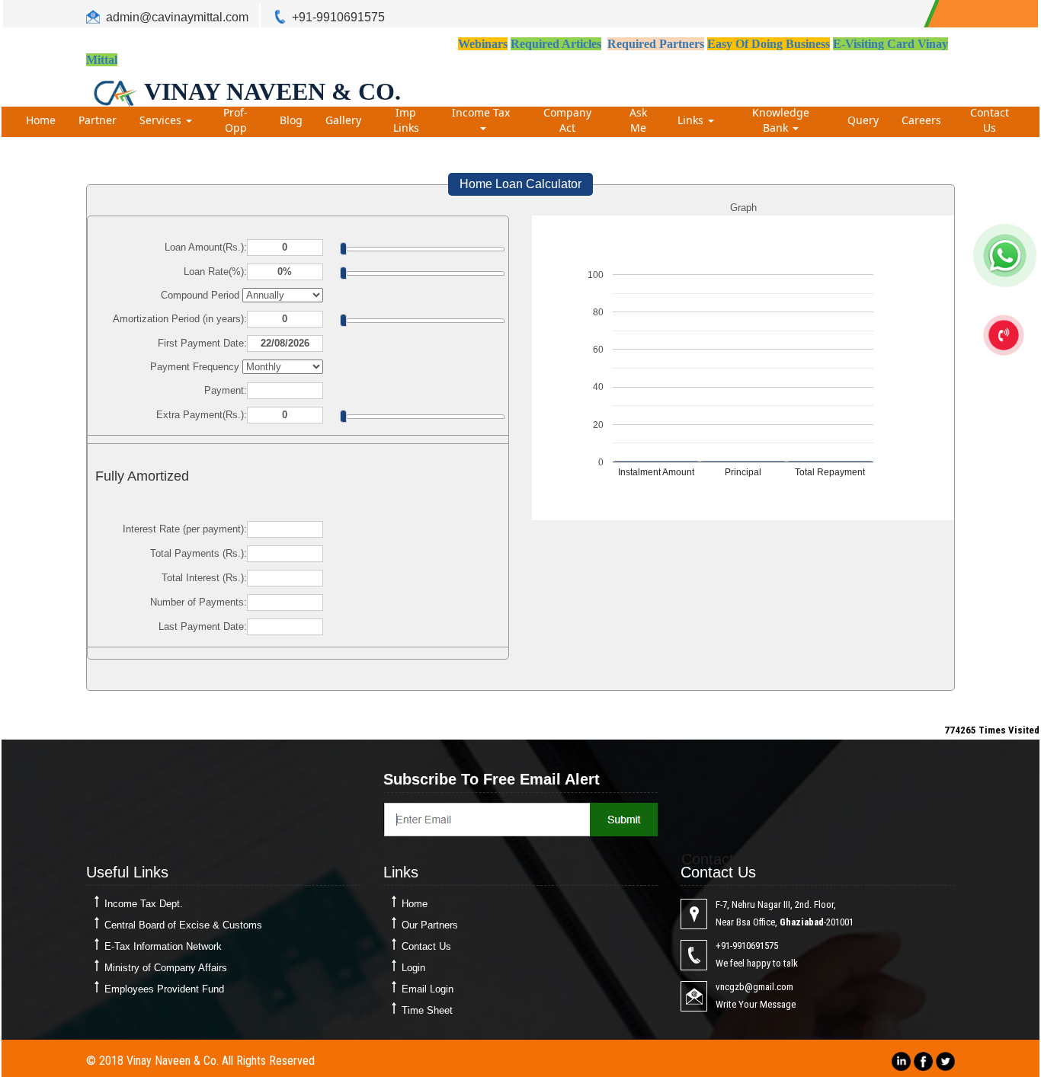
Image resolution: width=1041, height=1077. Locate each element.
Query (863, 120)
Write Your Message (756, 1004)
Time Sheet (427, 1010)
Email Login (427, 989)
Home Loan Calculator (520, 183)
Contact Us (989, 120)
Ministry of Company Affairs (165, 967)
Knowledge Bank (780, 120)
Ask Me (638, 120)
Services (161, 120)
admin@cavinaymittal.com (177, 17)
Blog (291, 120)
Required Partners (655, 43)
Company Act (567, 120)
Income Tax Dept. (143, 903)
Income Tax (482, 112)
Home (41, 120)
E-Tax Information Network (163, 946)
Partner (97, 120)
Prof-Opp (235, 120)
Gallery (343, 120)
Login (413, 967)
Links (691, 120)
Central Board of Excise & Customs (183, 925)
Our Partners (430, 925)
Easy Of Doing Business (768, 43)
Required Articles (556, 43)
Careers (921, 120)
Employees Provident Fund (164, 989)
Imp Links (406, 120)
